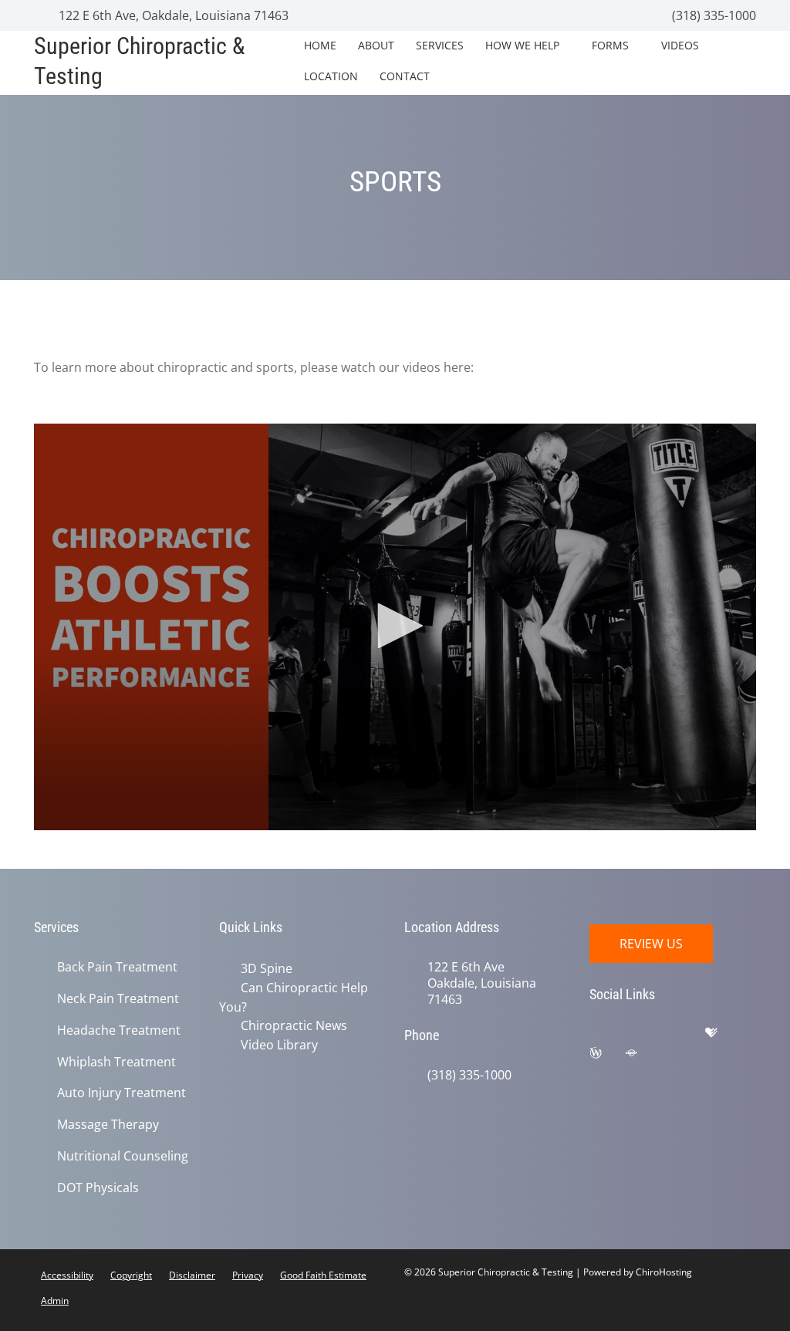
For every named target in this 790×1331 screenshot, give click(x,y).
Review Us (651, 943)
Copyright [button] (131, 1275)
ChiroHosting (664, 1272)
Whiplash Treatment (116, 1062)
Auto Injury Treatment (121, 1093)
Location (331, 76)
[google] (608, 1036)
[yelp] (686, 1036)
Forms (610, 45)
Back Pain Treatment (117, 967)
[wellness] (607, 1056)
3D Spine (263, 968)
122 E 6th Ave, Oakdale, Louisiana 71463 (172, 15)
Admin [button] (55, 1300)
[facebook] (647, 1036)
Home (320, 45)
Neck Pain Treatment (118, 999)
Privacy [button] (247, 1275)
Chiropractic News (291, 1023)
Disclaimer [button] (192, 1275)
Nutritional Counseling (122, 1156)
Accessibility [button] (67, 1275)
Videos (680, 45)
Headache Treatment (119, 1030)
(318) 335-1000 (712, 15)
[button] (395, 626)
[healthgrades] (723, 1036)
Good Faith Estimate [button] (323, 1275)
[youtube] (679, 1056)
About (376, 45)
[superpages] (642, 1056)
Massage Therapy (108, 1124)
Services (440, 45)
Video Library (276, 1042)
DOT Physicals (98, 1188)
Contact (405, 76)
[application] (395, 627)
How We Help (522, 45)
